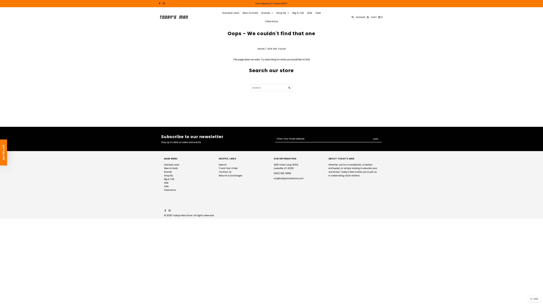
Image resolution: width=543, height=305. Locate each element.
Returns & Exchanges (230, 175)
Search (223, 164)
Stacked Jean (230, 13)
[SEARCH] (353, 17)
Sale (318, 13)
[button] (3, 152)
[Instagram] (163, 3)
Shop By (281, 13)
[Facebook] (159, 3)
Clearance (271, 21)
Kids (309, 13)
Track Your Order (228, 168)
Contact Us (225, 172)
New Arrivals (250, 13)
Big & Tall (298, 13)
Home (261, 48)
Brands (265, 13)
